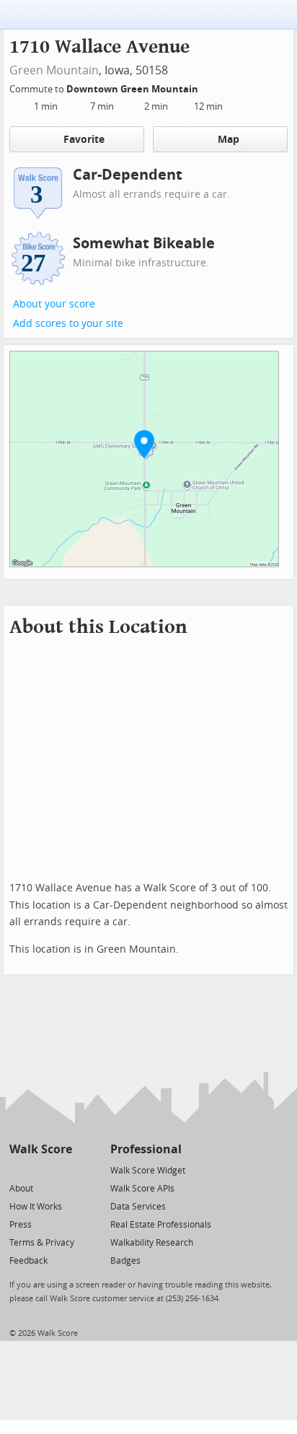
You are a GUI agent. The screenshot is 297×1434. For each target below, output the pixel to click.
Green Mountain (54, 70)
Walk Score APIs (142, 1189)
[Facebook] (40, 1169)
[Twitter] (17, 1169)
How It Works (35, 1207)
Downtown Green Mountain (133, 89)
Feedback (28, 1261)
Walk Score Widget (147, 1171)
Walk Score (40, 1149)
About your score (54, 304)
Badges (125, 1261)
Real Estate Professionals (160, 1225)
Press (20, 1225)
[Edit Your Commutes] (207, 87)
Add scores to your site (68, 324)
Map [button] (228, 140)
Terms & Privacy (41, 1243)
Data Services (138, 1207)
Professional (146, 1149)
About (21, 1189)
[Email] (62, 1169)
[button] (144, 444)
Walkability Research (151, 1243)
